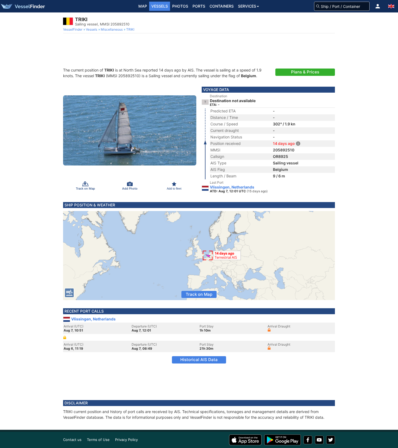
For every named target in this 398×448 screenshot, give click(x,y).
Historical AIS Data (199, 359)
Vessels (159, 6)
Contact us (72, 439)
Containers (222, 6)
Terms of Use (98, 439)
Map (142, 6)
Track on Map (199, 294)
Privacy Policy (126, 439)
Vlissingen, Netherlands (232, 187)
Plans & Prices (305, 71)
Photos (180, 6)
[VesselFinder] (22, 6)
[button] (377, 6)
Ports (199, 6)
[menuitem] (73, 29)
